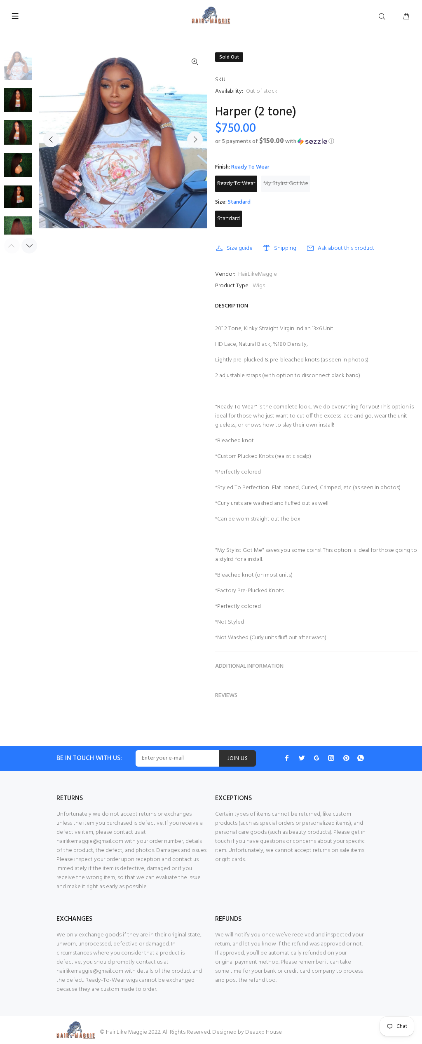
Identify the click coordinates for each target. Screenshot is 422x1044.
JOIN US (237, 758)
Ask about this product (346, 248)
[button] (316, 141)
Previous (51, 139)
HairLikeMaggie (257, 274)
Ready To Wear (236, 183)
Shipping (285, 248)
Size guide (240, 248)
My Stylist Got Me (285, 183)
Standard (228, 218)
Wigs (259, 286)
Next (195, 139)
